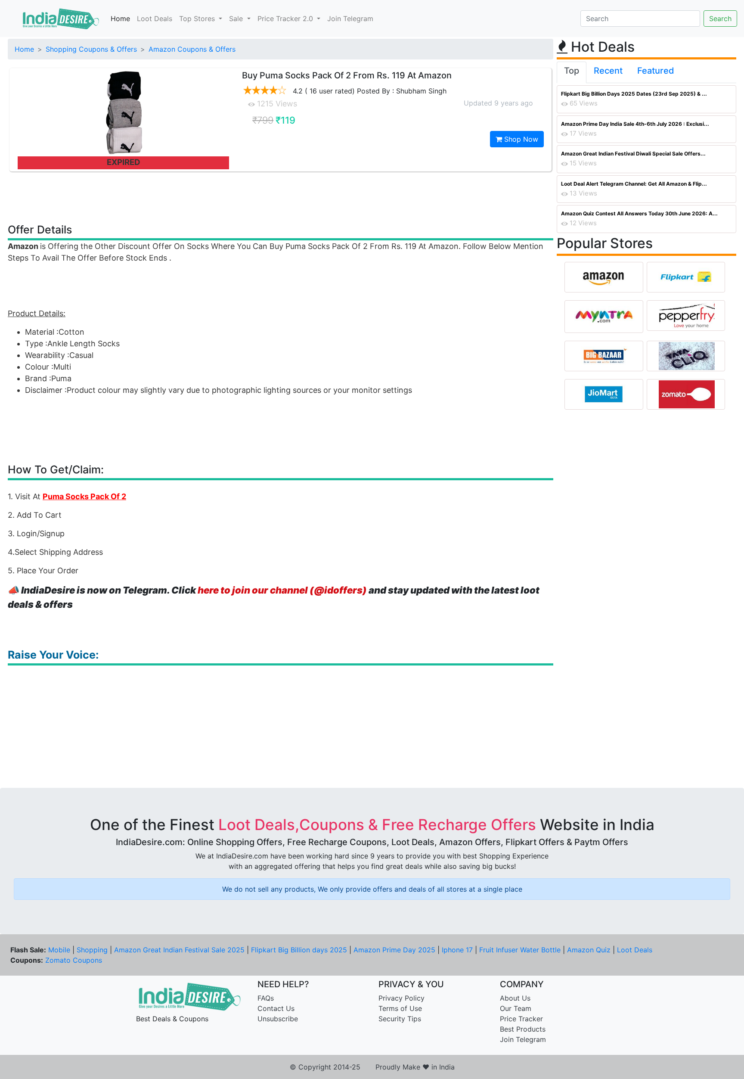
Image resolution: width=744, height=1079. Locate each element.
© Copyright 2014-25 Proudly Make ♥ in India (372, 1067)
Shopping (92, 949)
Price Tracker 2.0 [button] (286, 18)
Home (120, 18)
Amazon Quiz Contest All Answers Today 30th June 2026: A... (639, 213)
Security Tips (399, 1018)
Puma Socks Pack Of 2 (84, 496)
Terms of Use (400, 1008)
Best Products (523, 1029)
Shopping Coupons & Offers (91, 49)
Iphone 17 (457, 949)
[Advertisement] (280, 196)
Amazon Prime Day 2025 (394, 949)
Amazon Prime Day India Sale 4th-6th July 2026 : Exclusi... (635, 124)
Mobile (59, 949)
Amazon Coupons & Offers (192, 49)
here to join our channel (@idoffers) (282, 590)
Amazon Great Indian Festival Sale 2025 (179, 949)
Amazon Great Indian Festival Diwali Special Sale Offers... (633, 153)
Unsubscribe (277, 1018)
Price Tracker (521, 1018)
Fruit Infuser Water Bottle (520, 949)
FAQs (265, 998)
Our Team (515, 1008)
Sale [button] (237, 18)
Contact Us (275, 1008)
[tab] (571, 72)
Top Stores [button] (198, 18)
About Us (515, 998)
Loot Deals (154, 18)
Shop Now (520, 139)
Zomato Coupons (73, 960)
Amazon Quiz (589, 949)
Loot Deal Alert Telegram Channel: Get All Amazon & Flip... (634, 183)
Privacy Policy (401, 998)
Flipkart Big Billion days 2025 (299, 949)
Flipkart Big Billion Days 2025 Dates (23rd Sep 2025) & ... (634, 93)
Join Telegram (350, 18)
